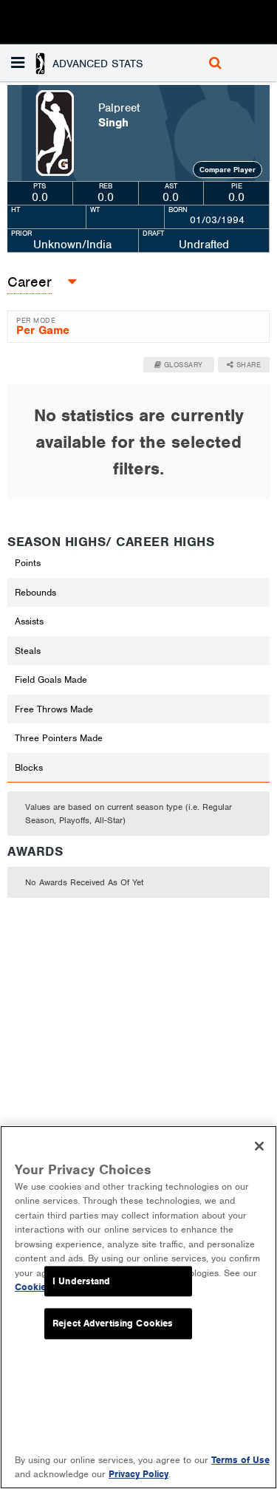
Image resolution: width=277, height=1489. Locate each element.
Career (29, 282)
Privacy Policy (138, 1474)
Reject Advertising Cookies (112, 1324)
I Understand (81, 1281)
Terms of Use (240, 1460)
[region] (138, 1307)
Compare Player (227, 169)
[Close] (259, 1146)
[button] (79, 62)
